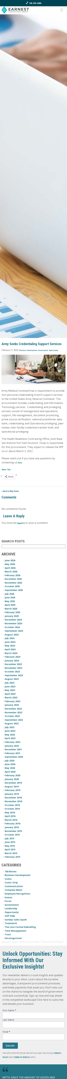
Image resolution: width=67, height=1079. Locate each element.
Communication (14, 886)
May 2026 (10, 564)
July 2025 (9, 593)
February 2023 (12, 701)
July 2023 (9, 682)
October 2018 (12, 805)
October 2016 (12, 808)
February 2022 (12, 742)
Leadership (11, 908)
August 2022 (12, 723)
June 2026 (10, 560)
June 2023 (10, 686)
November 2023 (13, 667)
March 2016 (11, 819)
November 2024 (13, 623)
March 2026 (11, 571)
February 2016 (12, 823)
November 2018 (13, 801)
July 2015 (9, 838)
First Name (9, 1010)
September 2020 (14, 756)
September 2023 (14, 675)
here (20, 462)
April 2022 (10, 738)
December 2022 (13, 708)
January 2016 (12, 827)
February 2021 (12, 753)
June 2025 (10, 597)
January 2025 (12, 616)
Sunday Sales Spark (16, 919)
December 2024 (13, 619)
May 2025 (10, 601)
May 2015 (10, 845)
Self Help (10, 915)
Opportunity (53, 350)
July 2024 (9, 638)
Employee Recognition (17, 893)
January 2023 (12, 704)
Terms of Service (21, 1057)
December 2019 (13, 782)
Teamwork (11, 923)
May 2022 (10, 734)
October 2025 (12, 586)
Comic (8, 878)
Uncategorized (13, 938)
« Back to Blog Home (10, 491)
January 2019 (12, 793)
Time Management (15, 930)
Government (43, 350)
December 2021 (13, 749)
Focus (8, 901)
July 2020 (9, 760)
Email (6, 1031)
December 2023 (13, 664)
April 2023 (10, 693)
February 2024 (12, 656)
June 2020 (10, 764)
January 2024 (12, 660)
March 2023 (11, 697)
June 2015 (10, 842)
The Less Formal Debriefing (20, 926)
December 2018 (13, 797)
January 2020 (12, 779)
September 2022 (14, 719)
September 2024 (14, 630)
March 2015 (11, 853)
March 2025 (11, 608)
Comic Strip (11, 882)
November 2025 (13, 582)
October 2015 (12, 834)
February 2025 (12, 612)
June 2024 (10, 641)
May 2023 (10, 690)
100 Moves (11, 871)
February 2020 (12, 775)
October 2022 (12, 716)
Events (8, 897)
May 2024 (10, 645)
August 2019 (12, 786)
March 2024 (11, 653)
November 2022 (13, 712)
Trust (8, 934)
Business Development (28, 350)
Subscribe (10, 1045)
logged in (21, 523)
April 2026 (10, 567)
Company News (13, 889)
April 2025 (10, 604)
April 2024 (10, 649)
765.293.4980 (35, 3)
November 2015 (13, 831)
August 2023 (12, 678)
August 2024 (12, 634)
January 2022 (12, 745)
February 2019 (12, 790)
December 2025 (13, 578)
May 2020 (10, 767)
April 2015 (10, 849)
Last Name (8, 1019)
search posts (13, 541)
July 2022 (9, 727)
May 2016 (10, 812)
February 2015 (12, 856)
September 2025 (14, 590)
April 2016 (10, 816)
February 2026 (12, 575)
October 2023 (12, 671)
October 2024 (12, 627)
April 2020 (10, 771)
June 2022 (10, 730)
